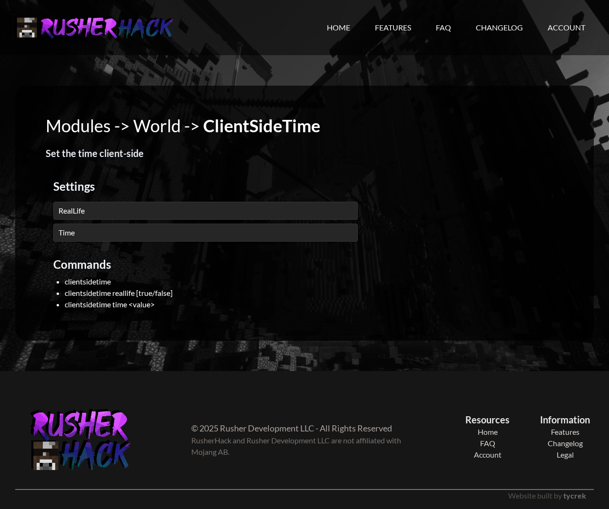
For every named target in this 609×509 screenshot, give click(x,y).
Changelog (499, 27)
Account (566, 27)
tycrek (574, 495)
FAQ (443, 27)
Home (338, 27)
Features (393, 27)
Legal (565, 454)
